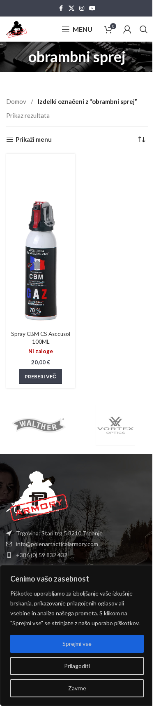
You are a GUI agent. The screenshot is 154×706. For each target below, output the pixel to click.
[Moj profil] (127, 29)
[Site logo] (16, 28)
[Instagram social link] (82, 8)
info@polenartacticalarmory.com (57, 543)
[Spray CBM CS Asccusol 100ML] (40, 242)
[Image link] (37, 495)
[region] (77, 635)
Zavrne (77, 688)
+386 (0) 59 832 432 (41, 554)
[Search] (144, 29)
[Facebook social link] (61, 8)
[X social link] (71, 8)
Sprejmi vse (77, 643)
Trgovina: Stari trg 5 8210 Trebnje (59, 533)
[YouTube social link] (92, 8)
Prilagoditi (77, 665)
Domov (17, 101)
